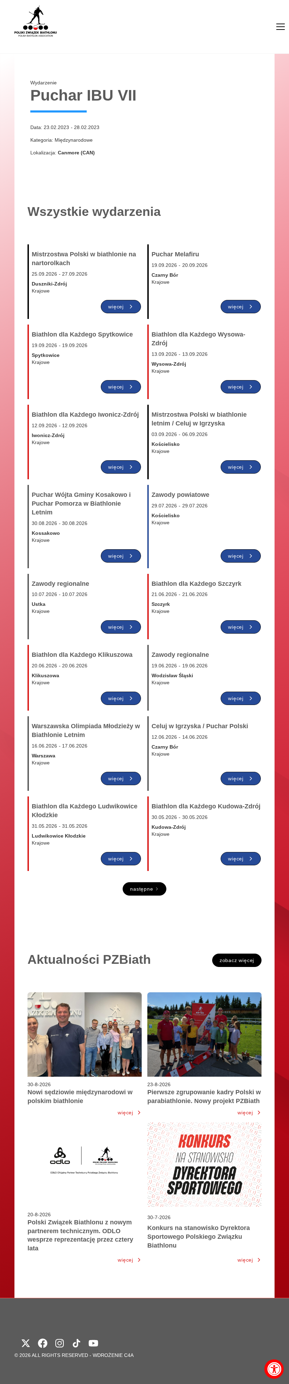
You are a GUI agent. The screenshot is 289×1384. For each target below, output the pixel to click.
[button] (280, 26)
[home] (35, 27)
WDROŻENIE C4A (113, 1355)
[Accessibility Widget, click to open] (274, 1369)
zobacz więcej (237, 960)
